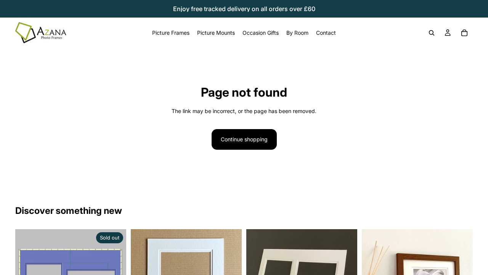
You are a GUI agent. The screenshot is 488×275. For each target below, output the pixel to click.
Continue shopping (244, 139)
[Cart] (464, 32)
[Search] (431, 32)
